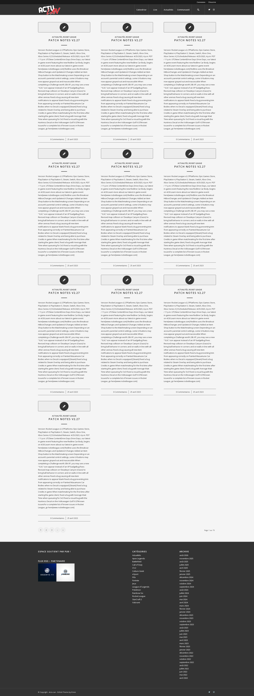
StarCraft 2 (137, 599)
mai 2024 (183, 599)
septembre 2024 (186, 586)
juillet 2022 (184, 668)
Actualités (57, 37)
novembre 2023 (186, 618)
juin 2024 (183, 596)
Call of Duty (137, 564)
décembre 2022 (186, 652)
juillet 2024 (184, 593)
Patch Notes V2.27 (64, 40)
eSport (135, 574)
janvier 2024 (184, 612)
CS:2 (134, 568)
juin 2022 (183, 671)
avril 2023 (183, 640)
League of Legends (140, 586)
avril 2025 (183, 568)
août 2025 (183, 561)
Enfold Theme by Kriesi (66, 692)
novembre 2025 (186, 558)
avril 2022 (183, 678)
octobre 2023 (185, 621)
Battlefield (136, 561)
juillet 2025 (184, 564)
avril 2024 (183, 602)
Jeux (134, 583)
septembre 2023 (186, 624)
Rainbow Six (137, 593)
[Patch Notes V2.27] (64, 27)
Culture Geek (138, 571)
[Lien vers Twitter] (209, 9)
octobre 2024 (185, 583)
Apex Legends (138, 558)
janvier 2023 (184, 649)
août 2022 (183, 665)
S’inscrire (212, 2)
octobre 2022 (185, 659)
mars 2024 (184, 605)
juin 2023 (183, 634)
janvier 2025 (184, 574)
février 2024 (184, 608)
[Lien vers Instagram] (214, 9)
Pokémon (136, 590)
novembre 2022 (186, 656)
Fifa (134, 577)
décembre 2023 (186, 615)
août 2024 (183, 590)
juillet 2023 (184, 630)
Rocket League (69, 37)
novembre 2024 (186, 580)
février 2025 (184, 571)
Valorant (136, 602)
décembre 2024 (186, 577)
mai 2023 (183, 637)
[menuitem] (201, 2)
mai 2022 (183, 674)
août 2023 (183, 627)
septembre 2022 (186, 662)
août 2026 (183, 555)
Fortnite (135, 580)
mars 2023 (184, 643)
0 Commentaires (57, 139)
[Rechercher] (198, 10)
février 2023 (184, 646)
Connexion (201, 2)
